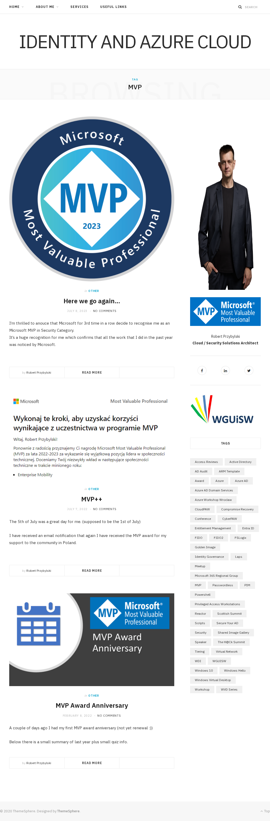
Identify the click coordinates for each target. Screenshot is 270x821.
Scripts (200, 623)
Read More (92, 372)
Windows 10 (204, 670)
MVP (198, 585)
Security (200, 632)
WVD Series (229, 689)
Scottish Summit (229, 613)
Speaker (200, 642)
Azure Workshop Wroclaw (213, 500)
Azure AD (241, 481)
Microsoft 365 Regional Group (216, 576)
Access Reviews (206, 462)
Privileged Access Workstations (217, 604)
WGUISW (219, 661)
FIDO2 (218, 538)
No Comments (105, 311)
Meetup (200, 566)
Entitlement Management (213, 528)
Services (79, 7)
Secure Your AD (227, 623)
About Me (45, 7)
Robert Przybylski (38, 372)
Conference (203, 519)
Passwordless (223, 585)
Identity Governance (209, 557)
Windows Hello (234, 670)
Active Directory (240, 462)
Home (14, 7)
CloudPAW (202, 509)
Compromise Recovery (237, 509)
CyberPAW (229, 519)
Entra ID (248, 528)
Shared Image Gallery (233, 632)
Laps (238, 557)
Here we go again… (92, 301)
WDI (198, 661)
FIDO (198, 538)
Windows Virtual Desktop (213, 680)
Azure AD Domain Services (214, 490)
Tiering (200, 651)
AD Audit (201, 471)
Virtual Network (227, 651)
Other (93, 291)
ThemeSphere (68, 811)
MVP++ (91, 499)
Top (266, 811)
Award (199, 481)
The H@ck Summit (231, 642)
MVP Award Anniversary (92, 705)
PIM (247, 585)
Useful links (113, 7)
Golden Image (205, 547)
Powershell (202, 595)
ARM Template (229, 471)
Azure (219, 481)
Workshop (202, 689)
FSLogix (240, 538)
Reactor (200, 613)
